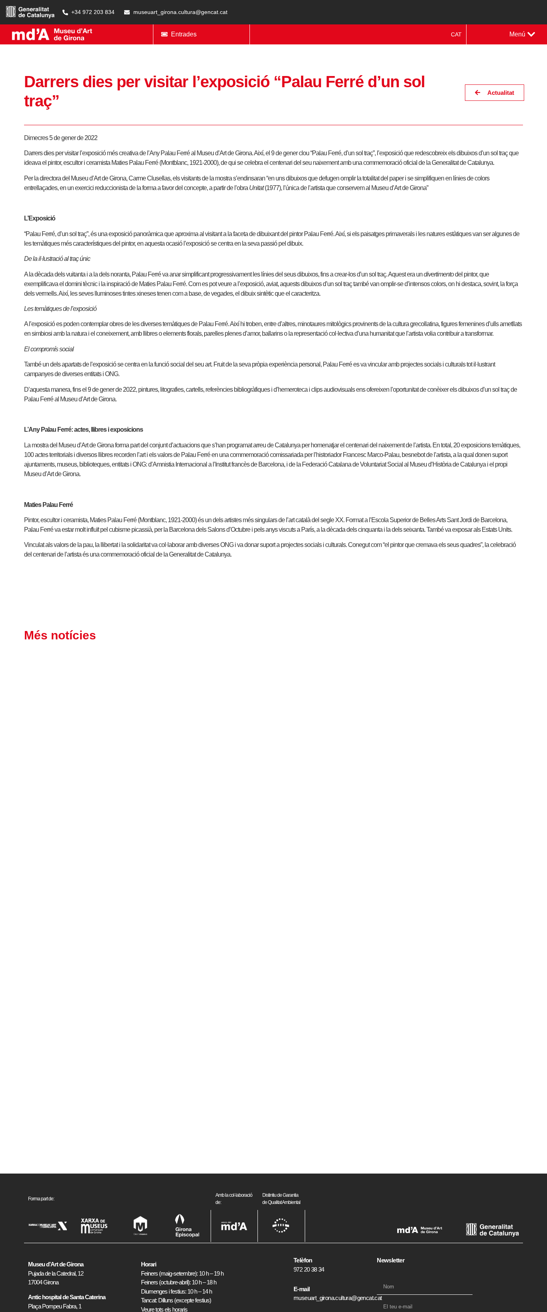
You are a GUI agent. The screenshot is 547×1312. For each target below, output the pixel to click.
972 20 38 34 (309, 1269)
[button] (522, 34)
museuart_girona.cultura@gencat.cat (338, 1297)
